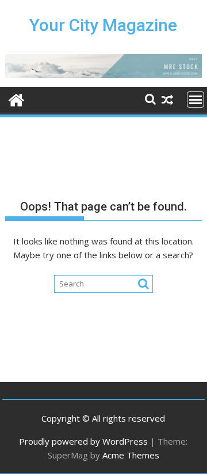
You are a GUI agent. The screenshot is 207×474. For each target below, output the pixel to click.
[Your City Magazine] (16, 98)
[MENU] (195, 99)
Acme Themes (130, 455)
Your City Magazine (103, 25)
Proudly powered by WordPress (83, 441)
